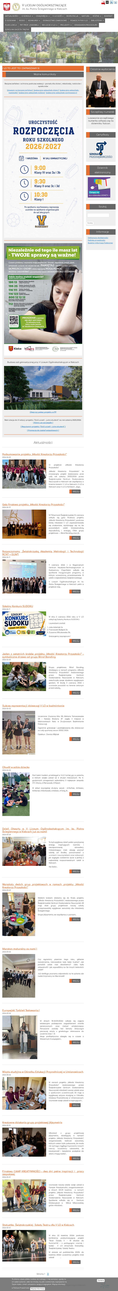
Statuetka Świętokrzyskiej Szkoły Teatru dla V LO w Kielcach (38, 1225)
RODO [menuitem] (22, 21)
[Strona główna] (36, 7)
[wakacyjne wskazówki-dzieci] (46, 90)
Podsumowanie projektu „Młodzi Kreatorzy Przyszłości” (34, 454)
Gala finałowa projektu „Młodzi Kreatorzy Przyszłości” (33, 504)
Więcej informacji (37, 1289)
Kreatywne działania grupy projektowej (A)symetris (32, 1122)
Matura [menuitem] (85, 16)
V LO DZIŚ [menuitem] (56, 16)
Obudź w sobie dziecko (16, 767)
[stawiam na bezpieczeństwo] (20, 90)
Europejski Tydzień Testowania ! (21, 1010)
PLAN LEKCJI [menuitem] (11, 25)
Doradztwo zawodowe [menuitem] (55, 21)
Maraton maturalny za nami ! (19, 949)
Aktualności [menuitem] (11, 16)
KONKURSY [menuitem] (32, 21)
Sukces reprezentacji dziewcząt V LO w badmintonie (33, 706)
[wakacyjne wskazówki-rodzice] (32, 93)
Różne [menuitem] (95, 16)
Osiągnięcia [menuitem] (41, 16)
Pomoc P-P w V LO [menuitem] (79, 21)
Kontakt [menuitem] (108, 16)
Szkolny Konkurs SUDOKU (17, 606)
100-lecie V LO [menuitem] (48, 25)
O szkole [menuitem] (25, 16)
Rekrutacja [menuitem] (72, 16)
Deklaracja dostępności (98, 238)
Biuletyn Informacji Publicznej (100, 243)
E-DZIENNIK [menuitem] (10, 21)
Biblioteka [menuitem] (95, 21)
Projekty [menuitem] (64, 25)
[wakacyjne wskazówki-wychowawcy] (61, 93)
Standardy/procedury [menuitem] (85, 25)
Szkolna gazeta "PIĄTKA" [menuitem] (17, 29)
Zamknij (101, 1280)
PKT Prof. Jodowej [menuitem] (29, 25)
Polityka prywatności (96, 240)
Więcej (76, 491)
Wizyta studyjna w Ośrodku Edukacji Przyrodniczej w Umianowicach (42, 1072)
